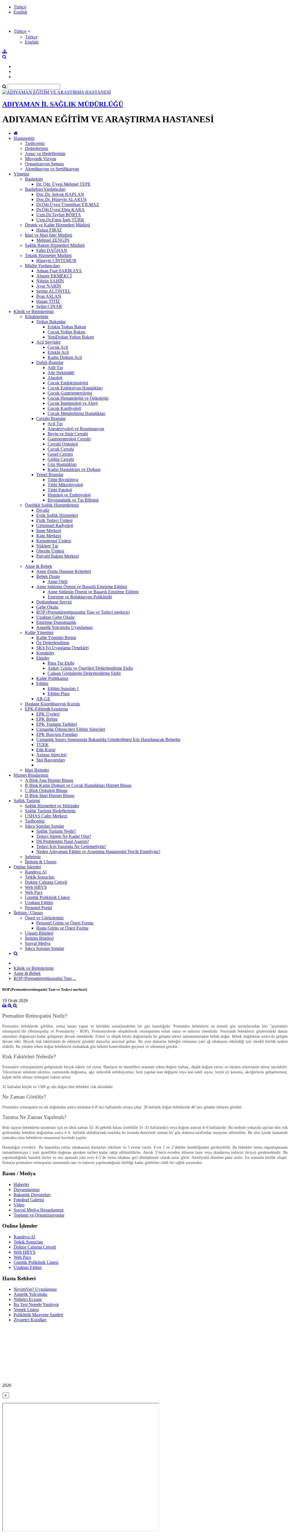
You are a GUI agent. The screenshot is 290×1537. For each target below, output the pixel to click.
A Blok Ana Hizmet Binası (49, 780)
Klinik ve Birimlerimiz (34, 311)
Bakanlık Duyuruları (32, 1194)
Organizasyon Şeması (44, 163)
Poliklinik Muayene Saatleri (38, 1314)
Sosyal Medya (37, 943)
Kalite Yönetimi (39, 632)
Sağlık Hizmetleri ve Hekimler (52, 805)
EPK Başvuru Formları (57, 734)
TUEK (42, 744)
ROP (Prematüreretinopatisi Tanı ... (45, 978)
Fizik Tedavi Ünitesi (54, 520)
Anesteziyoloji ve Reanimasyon (76, 428)
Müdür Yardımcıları (42, 265)
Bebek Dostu (48, 576)
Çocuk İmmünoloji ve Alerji (73, 403)
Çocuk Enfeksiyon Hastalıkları (75, 388)
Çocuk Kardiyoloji (64, 408)
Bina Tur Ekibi (61, 663)
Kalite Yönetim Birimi (56, 637)
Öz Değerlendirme (52, 642)
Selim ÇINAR (49, 306)
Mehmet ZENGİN (52, 240)
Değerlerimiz (36, 148)
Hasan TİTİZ (48, 301)
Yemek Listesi (26, 1309)
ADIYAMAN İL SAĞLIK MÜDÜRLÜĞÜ (62, 104)
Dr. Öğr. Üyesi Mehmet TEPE (63, 184)
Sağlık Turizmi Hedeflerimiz (50, 810)
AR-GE (43, 698)
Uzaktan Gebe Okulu (55, 617)
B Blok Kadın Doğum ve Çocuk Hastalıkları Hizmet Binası (78, 785)
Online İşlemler (27, 866)
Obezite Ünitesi (50, 551)
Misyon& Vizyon (40, 158)
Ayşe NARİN (48, 286)
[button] (22, 31)
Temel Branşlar (49, 474)
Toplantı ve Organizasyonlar (39, 1215)
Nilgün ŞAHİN (50, 281)
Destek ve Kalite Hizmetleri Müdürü (57, 224)
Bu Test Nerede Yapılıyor (36, 1304)
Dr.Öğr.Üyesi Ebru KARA (60, 209)
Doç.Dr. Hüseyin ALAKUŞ (61, 199)
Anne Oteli (57, 581)
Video (19, 1204)
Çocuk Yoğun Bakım (66, 331)
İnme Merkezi (48, 530)
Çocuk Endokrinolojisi (68, 382)
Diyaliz (42, 510)
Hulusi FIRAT (49, 230)
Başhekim (34, 179)
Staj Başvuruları (50, 759)
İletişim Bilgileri (39, 938)
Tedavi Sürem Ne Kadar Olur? (63, 836)
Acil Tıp (55, 423)
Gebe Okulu (47, 607)
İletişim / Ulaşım (28, 912)
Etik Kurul (45, 749)
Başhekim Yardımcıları (45, 189)
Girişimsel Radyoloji (54, 525)
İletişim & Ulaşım (40, 861)
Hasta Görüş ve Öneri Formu (62, 928)
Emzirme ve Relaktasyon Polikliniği (80, 596)
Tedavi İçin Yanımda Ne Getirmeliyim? (71, 846)
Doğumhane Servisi (54, 602)
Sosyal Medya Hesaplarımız (39, 1210)
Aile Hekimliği (61, 372)
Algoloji (55, 377)
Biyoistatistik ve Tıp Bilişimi (73, 500)
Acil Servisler (48, 342)
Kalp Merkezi (48, 535)
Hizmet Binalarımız (31, 775)
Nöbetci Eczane (28, 1299)
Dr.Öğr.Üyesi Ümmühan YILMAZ (67, 204)
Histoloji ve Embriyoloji (69, 495)
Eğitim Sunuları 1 (63, 688)
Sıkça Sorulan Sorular (44, 826)
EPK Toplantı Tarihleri (56, 724)
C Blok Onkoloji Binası (46, 790)
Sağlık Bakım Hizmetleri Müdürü (55, 245)
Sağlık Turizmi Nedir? (56, 831)
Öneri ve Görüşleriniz (44, 917)
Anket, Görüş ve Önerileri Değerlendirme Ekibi (90, 668)
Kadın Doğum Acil (65, 357)
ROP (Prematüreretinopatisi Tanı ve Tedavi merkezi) (83, 612)
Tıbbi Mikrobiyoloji (65, 484)
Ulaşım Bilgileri (39, 933)
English (20, 12)
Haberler (21, 1184)
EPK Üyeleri (47, 714)
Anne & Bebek (38, 566)
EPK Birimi (46, 719)
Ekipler (42, 658)
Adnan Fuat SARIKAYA (59, 270)
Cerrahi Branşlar (51, 418)
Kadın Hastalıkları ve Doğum (74, 469)
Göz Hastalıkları (62, 464)
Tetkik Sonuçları (39, 877)
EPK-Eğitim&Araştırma (46, 709)
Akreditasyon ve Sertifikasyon (52, 168)
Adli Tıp (55, 367)
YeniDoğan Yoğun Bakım (71, 337)
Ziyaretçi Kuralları (30, 1319)
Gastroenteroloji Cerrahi (69, 438)
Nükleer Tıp (47, 545)
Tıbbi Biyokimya (63, 479)
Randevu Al (35, 872)
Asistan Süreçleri (51, 754)
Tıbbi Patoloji (60, 489)
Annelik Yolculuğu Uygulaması (64, 627)
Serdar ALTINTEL (53, 291)
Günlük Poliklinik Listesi (47, 897)
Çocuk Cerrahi (61, 449)
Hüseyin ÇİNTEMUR (56, 260)
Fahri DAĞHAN (51, 250)
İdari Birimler (37, 770)
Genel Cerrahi (60, 454)
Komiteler (45, 652)
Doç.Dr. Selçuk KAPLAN (60, 194)
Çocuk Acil (58, 347)
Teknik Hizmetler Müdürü (48, 255)
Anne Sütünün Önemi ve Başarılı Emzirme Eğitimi (81, 586)
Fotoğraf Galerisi (29, 1199)
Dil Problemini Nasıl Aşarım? (62, 841)
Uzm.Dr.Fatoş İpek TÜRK (60, 219)
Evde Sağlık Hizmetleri (57, 515)
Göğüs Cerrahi (61, 459)
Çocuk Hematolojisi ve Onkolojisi (78, 398)
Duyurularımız (27, 1189)
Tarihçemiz (35, 143)
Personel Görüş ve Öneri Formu (64, 923)
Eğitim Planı (59, 693)
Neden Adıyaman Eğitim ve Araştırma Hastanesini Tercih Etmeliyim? (98, 851)
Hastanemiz (24, 138)
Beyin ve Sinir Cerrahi (68, 433)
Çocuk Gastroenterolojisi (70, 393)
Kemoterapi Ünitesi (53, 540)
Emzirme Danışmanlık (56, 622)
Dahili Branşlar (49, 362)
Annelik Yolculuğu (30, 1294)
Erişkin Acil (58, 352)
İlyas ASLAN (48, 296)
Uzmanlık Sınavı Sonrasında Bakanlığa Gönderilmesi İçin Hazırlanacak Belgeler (108, 739)
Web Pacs (33, 892)
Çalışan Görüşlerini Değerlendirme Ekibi (84, 673)
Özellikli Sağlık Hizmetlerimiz (52, 505)
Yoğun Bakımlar (51, 321)
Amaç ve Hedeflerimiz (45, 153)
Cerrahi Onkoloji (63, 444)
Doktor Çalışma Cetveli (46, 882)
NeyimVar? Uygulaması (35, 1289)
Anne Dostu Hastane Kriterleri (63, 571)
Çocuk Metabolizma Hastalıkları (76, 413)
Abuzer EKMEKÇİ (54, 275)
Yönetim (21, 174)
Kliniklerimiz (36, 316)
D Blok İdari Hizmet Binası (49, 795)
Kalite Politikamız (52, 678)
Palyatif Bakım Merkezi (57, 556)
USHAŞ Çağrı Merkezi (46, 816)
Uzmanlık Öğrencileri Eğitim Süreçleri (70, 729)
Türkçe (20, 7)
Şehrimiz (33, 856)
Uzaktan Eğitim (39, 902)
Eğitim (42, 683)
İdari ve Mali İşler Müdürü (48, 235)
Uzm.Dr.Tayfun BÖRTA (58, 214)
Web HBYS (36, 887)
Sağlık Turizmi (27, 800)
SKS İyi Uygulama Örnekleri (62, 647)
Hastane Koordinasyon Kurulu (52, 703)
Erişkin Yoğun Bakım (67, 326)
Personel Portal (38, 907)
